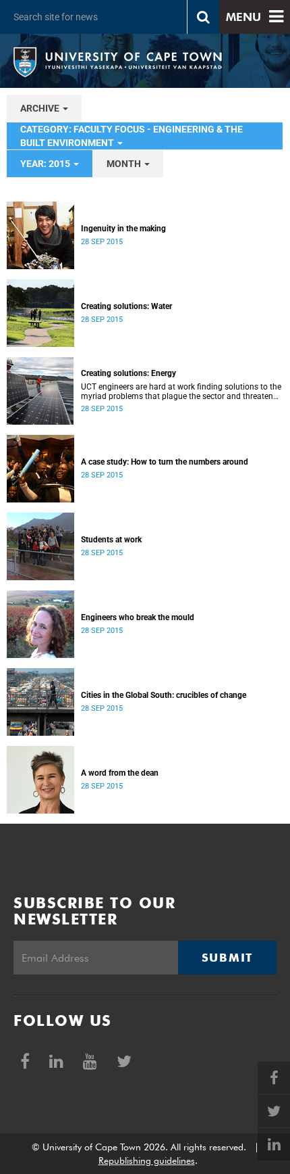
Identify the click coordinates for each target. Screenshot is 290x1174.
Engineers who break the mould (137, 617)
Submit (227, 957)
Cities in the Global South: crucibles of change (163, 695)
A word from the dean (119, 773)
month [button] (125, 163)
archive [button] (40, 108)
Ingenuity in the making (123, 228)
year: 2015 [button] (46, 163)
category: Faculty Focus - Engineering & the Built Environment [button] (131, 136)
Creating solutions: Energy (128, 373)
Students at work (111, 539)
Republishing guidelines (146, 1160)
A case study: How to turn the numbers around (164, 462)
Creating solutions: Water (126, 306)
